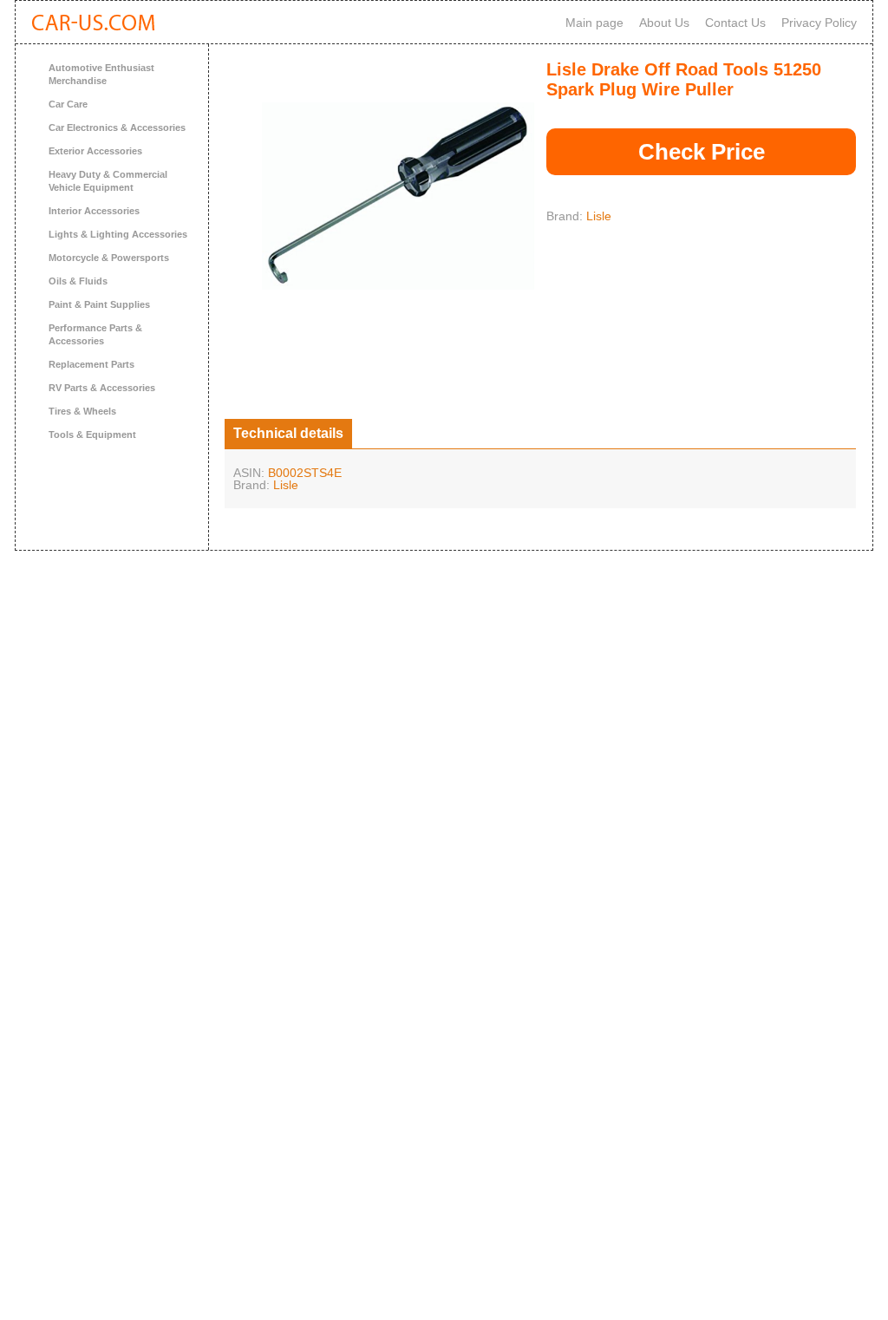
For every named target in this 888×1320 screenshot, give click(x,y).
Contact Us (735, 22)
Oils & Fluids (78, 281)
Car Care (68, 104)
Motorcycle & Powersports (109, 257)
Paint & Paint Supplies (99, 304)
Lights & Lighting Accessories (118, 234)
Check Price (701, 152)
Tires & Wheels (82, 411)
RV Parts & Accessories (102, 387)
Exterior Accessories (95, 151)
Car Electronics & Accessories (117, 127)
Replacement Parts (91, 364)
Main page (594, 22)
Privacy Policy (819, 22)
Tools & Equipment (92, 434)
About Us (664, 22)
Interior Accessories (94, 211)
